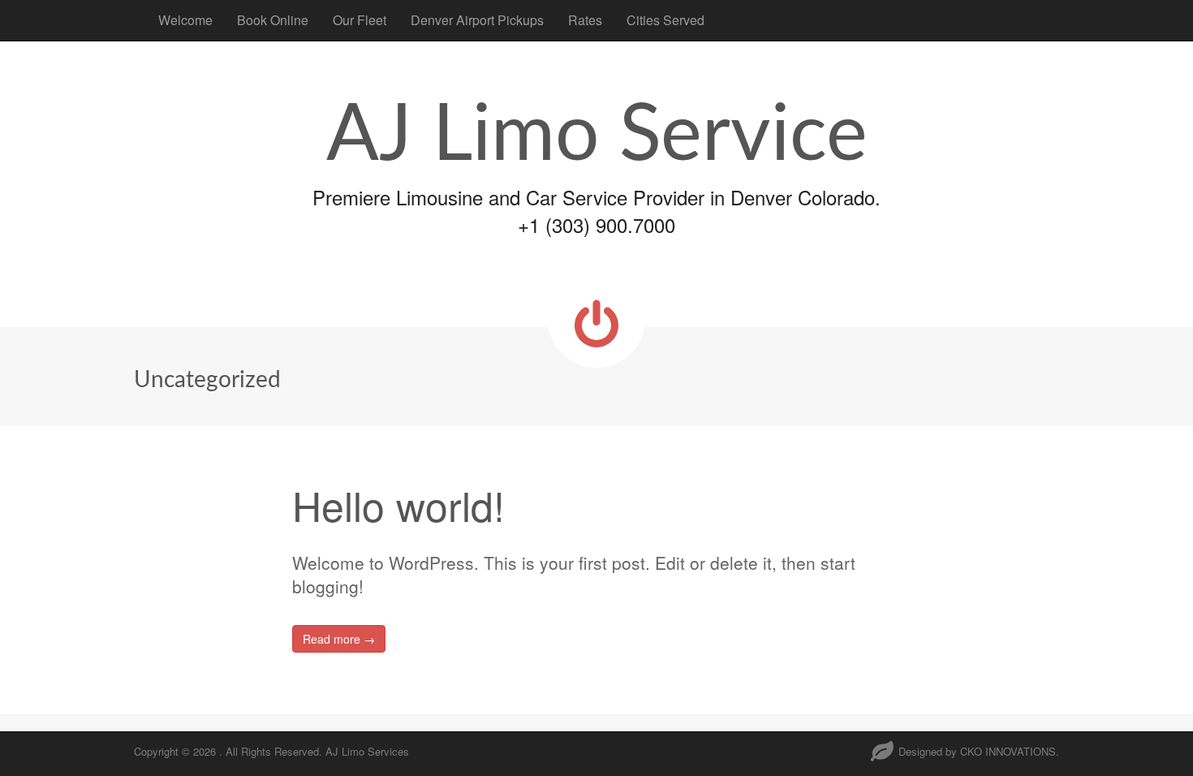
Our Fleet (359, 20)
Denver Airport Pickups (477, 20)
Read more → (339, 639)
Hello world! (398, 504)
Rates (585, 20)
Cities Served (665, 20)
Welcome (185, 20)
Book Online (272, 20)
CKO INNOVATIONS (1008, 751)
